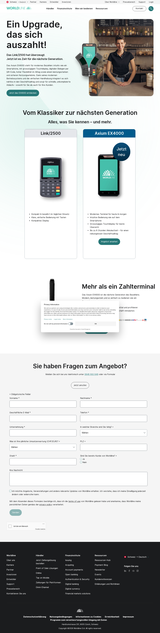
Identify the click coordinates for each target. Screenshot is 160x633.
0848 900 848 (91, 374)
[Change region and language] (148, 557)
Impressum (128, 617)
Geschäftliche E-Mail (20, 412)
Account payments (74, 570)
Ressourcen (102, 8)
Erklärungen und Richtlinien (107, 584)
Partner (33, 2)
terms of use (74, 501)
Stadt (13, 456)
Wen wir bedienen (84, 8)
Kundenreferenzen (103, 579)
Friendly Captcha (40, 529)
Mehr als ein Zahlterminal (118, 286)
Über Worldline (111, 2)
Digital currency (72, 589)
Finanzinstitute (64, 8)
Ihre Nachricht (16, 470)
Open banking (71, 574)
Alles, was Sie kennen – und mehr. (80, 121)
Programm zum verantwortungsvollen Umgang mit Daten (78, 620)
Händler (50, 8)
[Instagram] (137, 571)
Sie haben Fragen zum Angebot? (80, 366)
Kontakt (139, 8)
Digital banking (72, 584)
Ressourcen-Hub (102, 560)
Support (142, 2)
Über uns (10, 560)
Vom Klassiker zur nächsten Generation (80, 112)
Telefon (84, 412)
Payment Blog (101, 565)
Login (151, 2)
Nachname (86, 398)
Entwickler (54, 2)
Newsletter (100, 570)
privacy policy (45, 504)
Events (98, 574)
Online (39, 573)
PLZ (83, 441)
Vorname (15, 398)
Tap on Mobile (42, 578)
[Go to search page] (151, 8)
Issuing (68, 560)
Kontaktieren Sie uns (16, 593)
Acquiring (69, 565)
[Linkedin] (125, 571)
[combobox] (113, 432)
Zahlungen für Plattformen (48, 582)
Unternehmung (17, 427)
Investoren (66, 2)
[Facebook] (129, 571)
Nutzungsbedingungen (61, 617)
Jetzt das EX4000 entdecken (22, 93)
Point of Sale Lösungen (47, 568)
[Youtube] (133, 571)
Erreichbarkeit (112, 617)
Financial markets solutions (77, 593)
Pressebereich (129, 2)
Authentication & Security (77, 579)
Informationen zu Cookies (88, 617)
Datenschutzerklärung (34, 617)
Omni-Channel (42, 587)
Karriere (43, 2)
